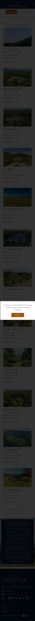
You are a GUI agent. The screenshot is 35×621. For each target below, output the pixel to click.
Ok (18, 315)
